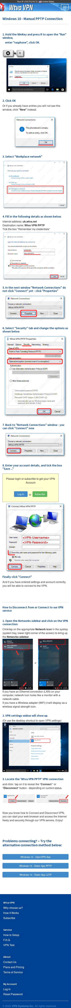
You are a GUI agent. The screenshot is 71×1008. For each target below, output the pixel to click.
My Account (10, 983)
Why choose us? (13, 908)
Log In (20, 494)
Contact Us (9, 962)
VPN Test (8, 945)
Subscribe (40, 494)
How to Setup (11, 935)
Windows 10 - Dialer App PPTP (35, 865)
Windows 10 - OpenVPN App (35, 857)
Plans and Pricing (13, 967)
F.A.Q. (6, 940)
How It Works (11, 913)
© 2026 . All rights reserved (29, 1006)
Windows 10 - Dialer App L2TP (35, 874)
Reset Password (13, 994)
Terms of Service (13, 972)
